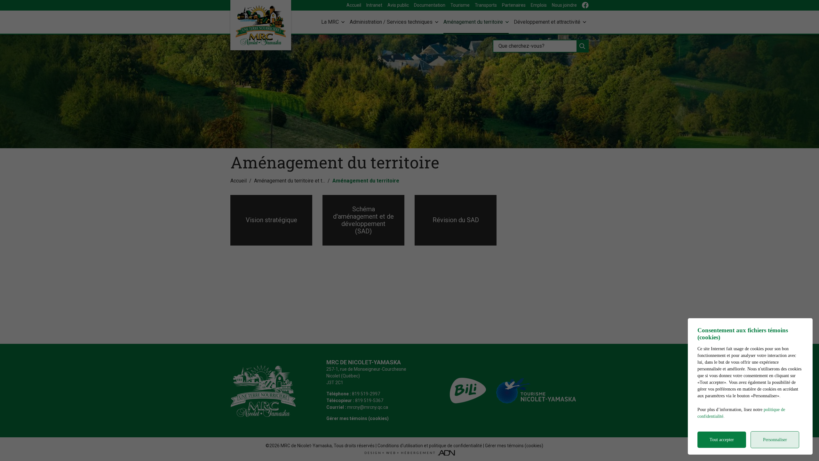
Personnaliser (775, 439)
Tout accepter (722, 439)
